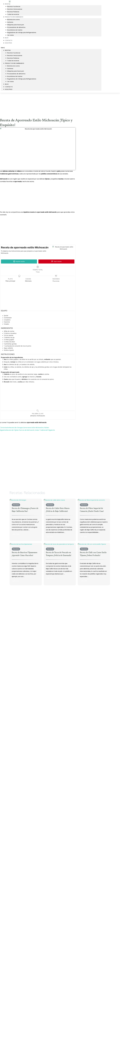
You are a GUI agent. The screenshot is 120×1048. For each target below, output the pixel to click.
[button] (51, 47)
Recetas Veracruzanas (14, 9)
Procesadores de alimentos (16, 27)
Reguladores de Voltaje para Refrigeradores (21, 32)
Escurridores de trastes (14, 30)
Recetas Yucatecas (13, 6)
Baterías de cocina (13, 19)
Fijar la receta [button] (57, 261)
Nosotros (8, 43)
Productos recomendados (14, 17)
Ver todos (10, 35)
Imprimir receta (20, 261)
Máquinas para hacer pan (15, 25)
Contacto (9, 87)
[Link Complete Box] (26, 520)
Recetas (8, 50)
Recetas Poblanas (13, 12)
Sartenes (10, 22)
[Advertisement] (52, 105)
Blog (7, 84)
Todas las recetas (13, 61)
